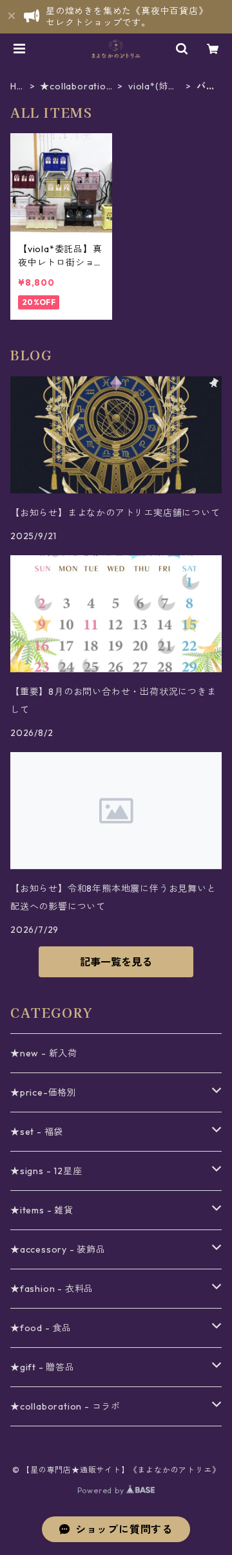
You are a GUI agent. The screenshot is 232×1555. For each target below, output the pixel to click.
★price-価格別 (43, 1092)
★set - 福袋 (36, 1131)
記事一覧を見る (116, 961)
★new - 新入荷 (43, 1053)
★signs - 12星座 (46, 1171)
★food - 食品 (41, 1328)
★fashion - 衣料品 (51, 1288)
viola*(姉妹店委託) (153, 86)
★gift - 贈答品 (42, 1367)
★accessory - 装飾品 (58, 1249)
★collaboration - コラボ (75, 86)
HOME (17, 86)
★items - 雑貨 (41, 1210)
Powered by (102, 1490)
